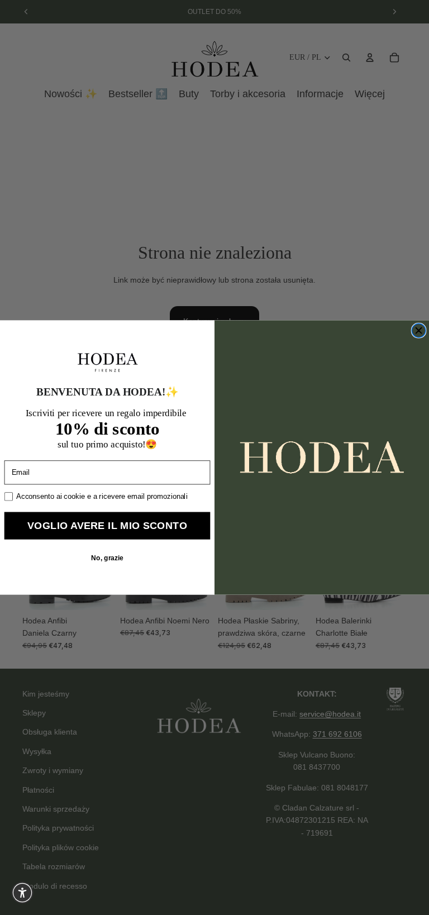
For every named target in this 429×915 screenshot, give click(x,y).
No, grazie (107, 557)
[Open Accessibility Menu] (22, 892)
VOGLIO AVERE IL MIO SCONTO (107, 525)
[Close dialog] (419, 330)
